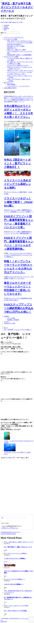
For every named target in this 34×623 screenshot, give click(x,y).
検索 (2, 32)
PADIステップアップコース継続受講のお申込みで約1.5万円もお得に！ (18, 308)
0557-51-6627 (4, 22)
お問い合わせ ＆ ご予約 (15, 22)
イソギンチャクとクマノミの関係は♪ (15, 558)
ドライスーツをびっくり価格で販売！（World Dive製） (18, 202)
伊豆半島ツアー (12, 48)
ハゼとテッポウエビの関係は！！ (14, 584)
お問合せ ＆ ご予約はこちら (10, 528)
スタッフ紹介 (11, 318)
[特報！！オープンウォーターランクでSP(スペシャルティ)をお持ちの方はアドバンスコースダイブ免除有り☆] (18, 256)
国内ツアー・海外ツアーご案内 (16, 49)
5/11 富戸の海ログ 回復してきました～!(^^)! (18, 547)
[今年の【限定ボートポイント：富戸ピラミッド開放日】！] (17, 155)
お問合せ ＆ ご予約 (9, 323)
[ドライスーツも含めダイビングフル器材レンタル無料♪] (17, 176)
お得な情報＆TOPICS (10, 88)
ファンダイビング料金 (10, 39)
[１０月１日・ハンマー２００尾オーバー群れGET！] (10, 450)
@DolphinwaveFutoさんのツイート (11, 532)
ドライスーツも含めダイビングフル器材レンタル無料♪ (17, 184)
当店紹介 (6, 316)
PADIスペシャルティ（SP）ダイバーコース (20, 70)
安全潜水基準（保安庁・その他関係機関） (19, 55)
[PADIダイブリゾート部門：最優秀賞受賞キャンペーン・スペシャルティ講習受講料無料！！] (18, 233)
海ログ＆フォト (8, 82)
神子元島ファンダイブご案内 (15, 46)
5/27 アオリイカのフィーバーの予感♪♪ (15, 610)
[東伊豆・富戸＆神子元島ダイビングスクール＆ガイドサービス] (17, 10)
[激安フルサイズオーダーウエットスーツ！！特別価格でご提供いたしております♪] (18, 278)
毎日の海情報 (11, 84)
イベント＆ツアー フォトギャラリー (18, 86)
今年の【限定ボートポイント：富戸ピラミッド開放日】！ (17, 163)
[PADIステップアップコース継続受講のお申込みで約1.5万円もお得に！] (18, 300)
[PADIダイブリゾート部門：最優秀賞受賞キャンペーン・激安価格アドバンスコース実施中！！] (18, 211)
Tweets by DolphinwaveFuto (8, 533)
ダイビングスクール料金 (11, 56)
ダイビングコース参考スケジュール (17, 65)
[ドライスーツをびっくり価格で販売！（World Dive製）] (18, 193)
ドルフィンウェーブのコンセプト (14, 37)
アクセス (6, 321)
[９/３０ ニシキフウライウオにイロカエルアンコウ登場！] (7, 439)
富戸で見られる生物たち (14, 44)
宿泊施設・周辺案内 (13, 319)
